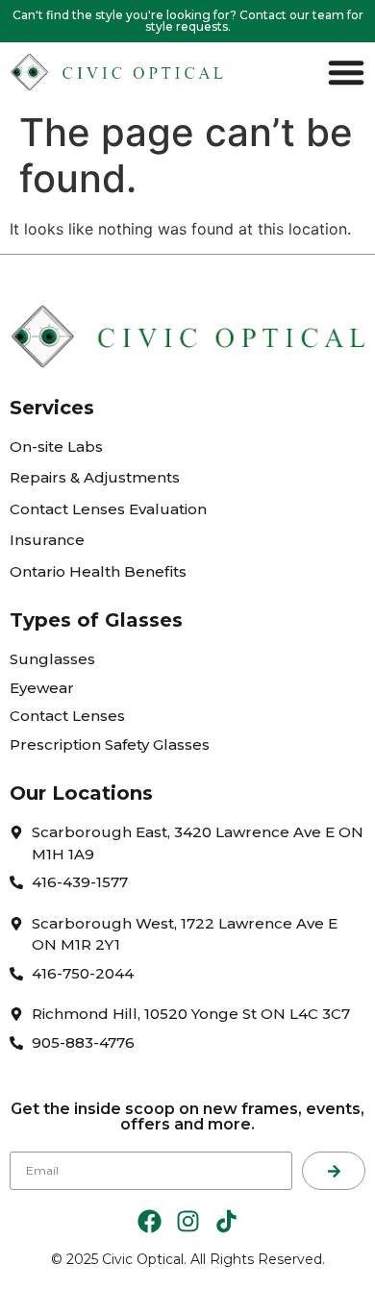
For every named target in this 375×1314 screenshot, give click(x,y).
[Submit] (333, 1171)
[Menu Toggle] (346, 72)
